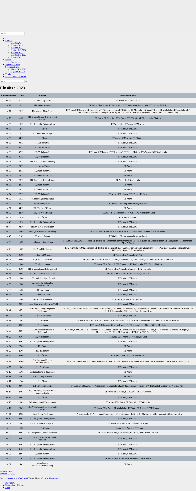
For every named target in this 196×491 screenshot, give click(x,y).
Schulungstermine (12, 67)
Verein (8, 74)
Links (7, 487)
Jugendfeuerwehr (12, 64)
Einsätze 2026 (17, 43)
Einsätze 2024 (17, 48)
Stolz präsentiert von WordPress (13, 478)
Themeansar (54, 478)
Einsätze (8, 40)
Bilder (8, 60)
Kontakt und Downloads (15, 76)
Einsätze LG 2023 (18, 55)
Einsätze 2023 (17, 52)
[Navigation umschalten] (1, 31)
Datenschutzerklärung (14, 485)
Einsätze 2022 (17, 57)
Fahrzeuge (15, 62)
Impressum (10, 483)
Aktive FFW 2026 (18, 69)
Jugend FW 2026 (18, 72)
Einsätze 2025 (17, 45)
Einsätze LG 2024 (18, 50)
